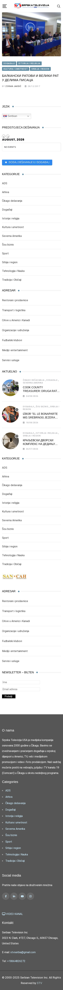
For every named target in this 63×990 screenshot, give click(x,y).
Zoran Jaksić (13, 86)
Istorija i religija (10, 218)
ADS (4, 183)
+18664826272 (16, 961)
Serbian (12, 116)
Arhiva (5, 192)
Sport (5, 253)
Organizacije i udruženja (15, 330)
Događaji (7, 209)
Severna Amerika (12, 236)
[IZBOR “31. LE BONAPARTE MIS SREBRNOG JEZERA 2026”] (10, 414)
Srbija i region (9, 262)
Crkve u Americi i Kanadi (16, 320)
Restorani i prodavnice (15, 300)
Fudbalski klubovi (12, 340)
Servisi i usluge (10, 360)
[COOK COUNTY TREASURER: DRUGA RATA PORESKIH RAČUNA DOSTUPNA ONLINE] (10, 387)
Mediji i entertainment (15, 350)
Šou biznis (8, 244)
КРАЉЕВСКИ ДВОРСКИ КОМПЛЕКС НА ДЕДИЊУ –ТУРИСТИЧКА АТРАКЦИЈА (41, 444)
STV (39, 983)
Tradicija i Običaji (11, 279)
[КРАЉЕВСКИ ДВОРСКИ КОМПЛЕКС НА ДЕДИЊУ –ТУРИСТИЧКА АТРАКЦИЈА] (10, 440)
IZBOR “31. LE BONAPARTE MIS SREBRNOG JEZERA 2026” (40, 417)
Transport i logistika (13, 310)
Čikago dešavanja (12, 200)
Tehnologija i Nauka (13, 271)
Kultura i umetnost (13, 227)
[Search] (58, 6)
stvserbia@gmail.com (23, 952)
